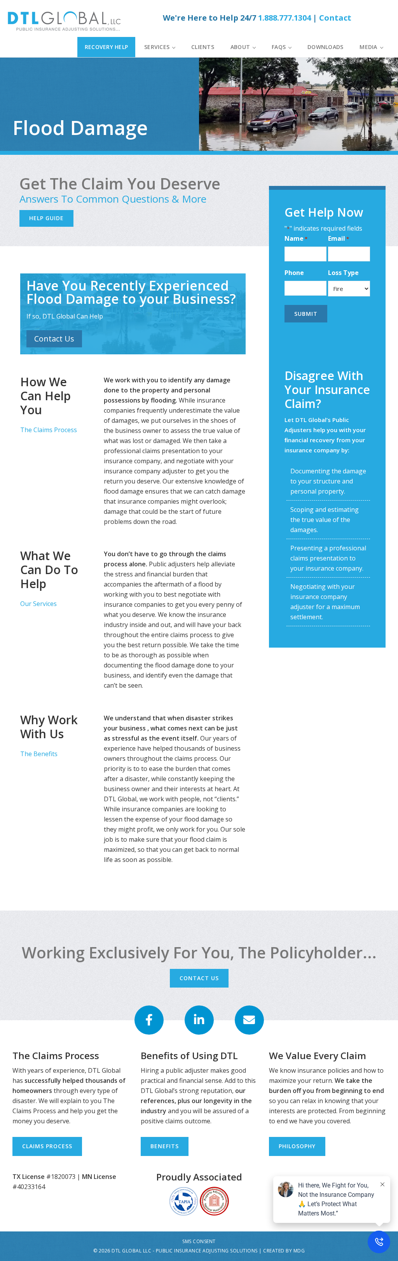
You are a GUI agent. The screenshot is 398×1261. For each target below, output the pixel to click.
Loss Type (343, 272)
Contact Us (54, 338)
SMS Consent (199, 1241)
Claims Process (47, 1146)
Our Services (38, 603)
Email (338, 238)
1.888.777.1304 (284, 17)
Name (296, 238)
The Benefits (39, 754)
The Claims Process (48, 430)
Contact (335, 17)
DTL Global (66, 21)
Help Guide (46, 218)
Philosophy (297, 1146)
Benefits (164, 1146)
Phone (294, 272)
